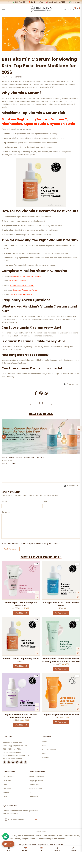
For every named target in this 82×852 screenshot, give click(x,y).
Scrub (5, 796)
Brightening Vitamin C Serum (22, 285)
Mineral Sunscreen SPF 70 (21, 294)
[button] (37, 592)
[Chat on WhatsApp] (5, 836)
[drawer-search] (65, 9)
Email (45, 501)
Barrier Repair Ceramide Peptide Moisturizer (21, 604)
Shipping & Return (36, 781)
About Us (45, 757)
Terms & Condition (36, 777)
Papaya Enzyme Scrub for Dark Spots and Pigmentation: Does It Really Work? (34, 470)
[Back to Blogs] (41, 404)
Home (44, 741)
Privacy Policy (34, 785)
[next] (78, 443)
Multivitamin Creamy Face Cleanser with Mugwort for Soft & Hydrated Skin (61, 660)
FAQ (30, 793)
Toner (5, 785)
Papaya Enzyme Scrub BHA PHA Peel (61, 714)
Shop (44, 745)
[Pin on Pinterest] (41, 393)
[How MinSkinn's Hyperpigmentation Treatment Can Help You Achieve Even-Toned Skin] (51, 404)
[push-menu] (3, 9)
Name (5, 501)
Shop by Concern (49, 749)
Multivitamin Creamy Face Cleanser (26, 276)
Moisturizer (7, 781)
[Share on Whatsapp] (46, 393)
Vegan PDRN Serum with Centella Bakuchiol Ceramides (20, 716)
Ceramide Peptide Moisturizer (25, 290)
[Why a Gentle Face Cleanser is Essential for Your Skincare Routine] (30, 404)
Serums (6, 793)
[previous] (4, 443)
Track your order (35, 788)
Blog (43, 753)
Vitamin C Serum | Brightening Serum (20, 658)
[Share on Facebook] (36, 393)
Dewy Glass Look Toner (18, 281)
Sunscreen (7, 788)
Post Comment (10, 549)
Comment (7, 512)
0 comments (16, 77)
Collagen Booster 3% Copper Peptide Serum (61, 604)
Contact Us (33, 796)
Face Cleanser (8, 777)
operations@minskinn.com (18, 755)
